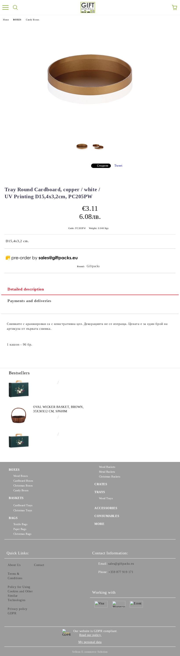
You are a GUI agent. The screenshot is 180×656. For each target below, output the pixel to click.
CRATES (100, 484)
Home (6, 19)
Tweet (118, 165)
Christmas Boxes (23, 485)
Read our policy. (90, 635)
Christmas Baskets (109, 476)
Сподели (102, 165)
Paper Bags (19, 529)
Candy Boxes (32, 19)
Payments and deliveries (29, 301)
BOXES (17, 19)
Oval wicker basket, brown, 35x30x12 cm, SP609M (58, 409)
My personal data (90, 642)
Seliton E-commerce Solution (90, 651)
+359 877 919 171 (120, 572)
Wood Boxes (20, 476)
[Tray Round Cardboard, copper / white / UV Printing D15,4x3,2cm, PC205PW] (90, 133)
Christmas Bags (22, 533)
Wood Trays (106, 498)
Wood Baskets (107, 467)
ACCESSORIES (105, 508)
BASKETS (16, 498)
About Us (14, 565)
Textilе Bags (20, 524)
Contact (39, 565)
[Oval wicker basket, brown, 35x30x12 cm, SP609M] (19, 415)
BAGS (13, 518)
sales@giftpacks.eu (121, 563)
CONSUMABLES (106, 516)
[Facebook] (97, 580)
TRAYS (99, 492)
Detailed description (25, 289)
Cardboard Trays (23, 505)
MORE (99, 524)
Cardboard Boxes (23, 480)
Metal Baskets (107, 471)
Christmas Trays (22, 510)
